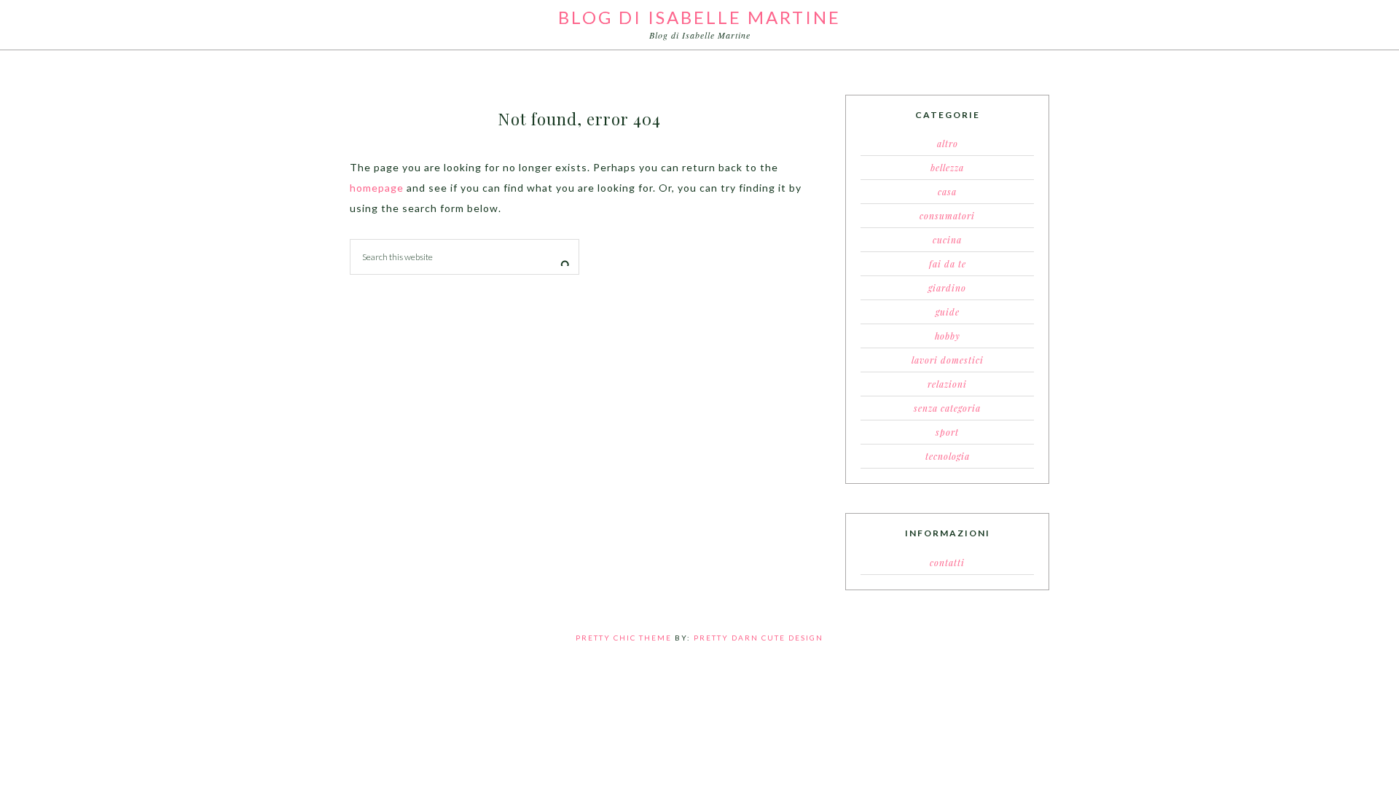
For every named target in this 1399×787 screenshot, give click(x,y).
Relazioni (947, 384)
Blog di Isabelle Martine (699, 17)
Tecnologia (947, 456)
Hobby (947, 336)
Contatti (947, 562)
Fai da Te (947, 264)
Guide (948, 312)
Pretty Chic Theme (624, 637)
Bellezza (947, 167)
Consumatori (947, 216)
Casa (947, 191)
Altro (947, 143)
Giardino (947, 288)
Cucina (947, 240)
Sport (947, 432)
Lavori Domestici (948, 360)
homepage (377, 187)
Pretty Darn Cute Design (758, 637)
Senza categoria (947, 408)
